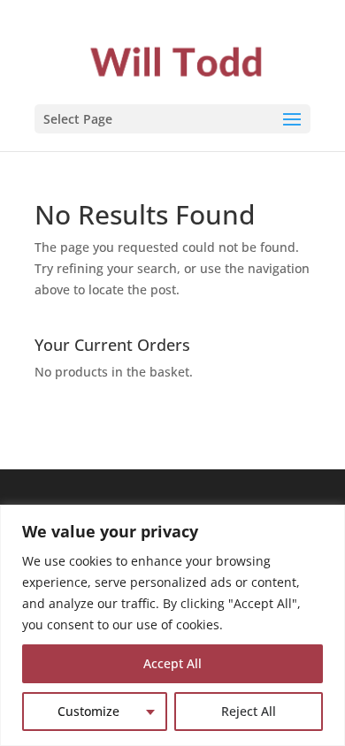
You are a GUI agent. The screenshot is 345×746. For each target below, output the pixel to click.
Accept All (172, 663)
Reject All (248, 711)
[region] (172, 625)
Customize (88, 711)
